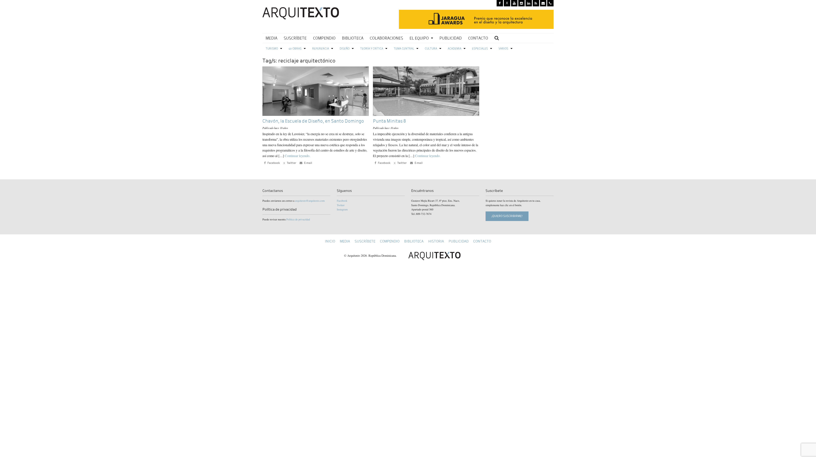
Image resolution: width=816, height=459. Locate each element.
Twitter (340, 205)
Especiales (480, 48)
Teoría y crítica (371, 48)
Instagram (342, 209)
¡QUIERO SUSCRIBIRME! (507, 216)
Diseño (345, 48)
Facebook (342, 201)
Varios (503, 48)
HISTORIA (436, 241)
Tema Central (404, 48)
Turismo (272, 48)
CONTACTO (478, 38)
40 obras (295, 48)
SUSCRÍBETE (295, 38)
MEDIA (271, 38)
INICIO (330, 241)
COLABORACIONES (386, 38)
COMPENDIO (324, 38)
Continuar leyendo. (297, 155)
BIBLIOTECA (352, 38)
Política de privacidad (298, 219)
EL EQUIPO (419, 38)
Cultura (431, 48)
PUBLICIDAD (450, 38)
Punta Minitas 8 (389, 121)
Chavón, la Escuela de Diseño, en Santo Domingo (313, 121)
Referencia (320, 48)
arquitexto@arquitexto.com (310, 201)
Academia (454, 48)
